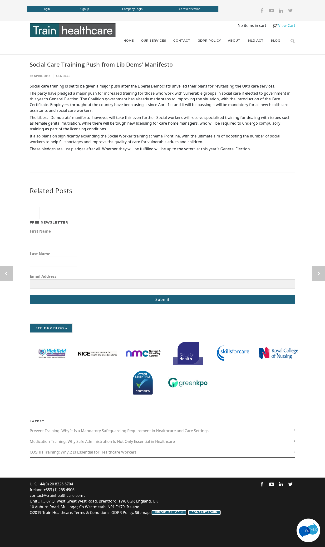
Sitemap (142, 512)
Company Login (132, 9)
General (63, 76)
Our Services (153, 40)
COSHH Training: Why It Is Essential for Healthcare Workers (83, 452)
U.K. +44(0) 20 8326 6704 (51, 484)
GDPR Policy (209, 40)
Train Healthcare (57, 512)
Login (46, 9)
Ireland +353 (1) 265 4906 (52, 489)
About (234, 40)
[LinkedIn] (281, 10)
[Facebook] (262, 10)
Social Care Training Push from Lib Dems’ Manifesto (101, 64)
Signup (84, 9)
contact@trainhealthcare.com (56, 495)
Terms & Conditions (91, 512)
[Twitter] (290, 10)
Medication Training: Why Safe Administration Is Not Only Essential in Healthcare (102, 441)
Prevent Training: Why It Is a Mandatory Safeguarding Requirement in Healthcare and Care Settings (119, 430)
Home (128, 40)
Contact (181, 40)
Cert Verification (189, 9)
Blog (275, 40)
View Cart (286, 25)
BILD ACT (255, 40)
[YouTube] (271, 10)
